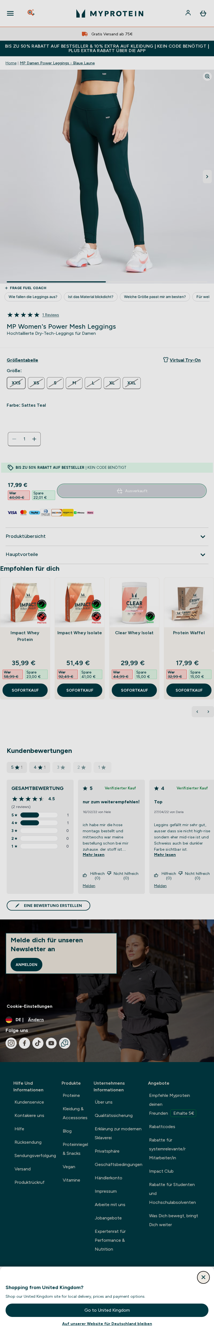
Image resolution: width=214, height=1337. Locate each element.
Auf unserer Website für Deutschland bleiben (107, 1323)
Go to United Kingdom (107, 1310)
